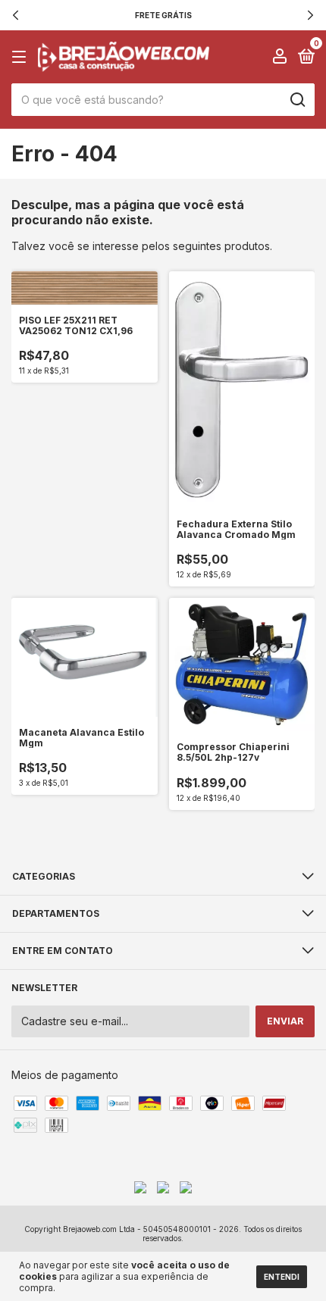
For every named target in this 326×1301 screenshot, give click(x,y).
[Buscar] (296, 100)
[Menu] (21, 57)
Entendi (281, 1276)
